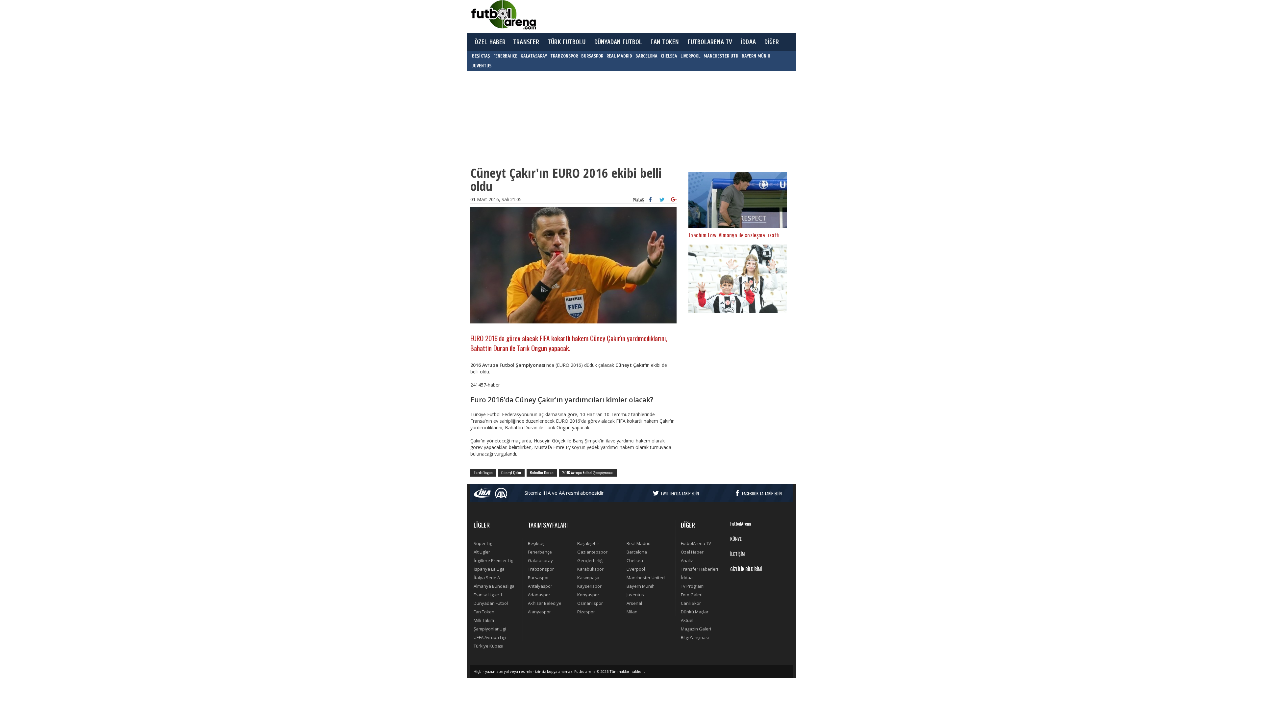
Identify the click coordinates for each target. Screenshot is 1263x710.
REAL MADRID (619, 56)
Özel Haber (692, 552)
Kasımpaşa (588, 577)
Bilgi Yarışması (695, 637)
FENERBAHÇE (505, 56)
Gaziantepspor (592, 552)
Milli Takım (484, 620)
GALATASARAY (534, 56)
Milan (632, 612)
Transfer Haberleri (699, 569)
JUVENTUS (481, 66)
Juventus (635, 595)
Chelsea (635, 560)
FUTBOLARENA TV (710, 42)
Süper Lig (483, 543)
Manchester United (646, 577)
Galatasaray (540, 560)
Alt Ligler (482, 552)
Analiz (687, 560)
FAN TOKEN (665, 42)
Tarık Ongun (483, 472)
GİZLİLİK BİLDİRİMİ (746, 568)
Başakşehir (588, 543)
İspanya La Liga (489, 569)
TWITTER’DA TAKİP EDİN (679, 493)
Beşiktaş (536, 543)
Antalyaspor (540, 586)
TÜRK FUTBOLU (566, 42)
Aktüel (687, 620)
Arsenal (634, 603)
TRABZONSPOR (564, 56)
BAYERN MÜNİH (756, 56)
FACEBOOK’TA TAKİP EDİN (762, 493)
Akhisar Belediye (544, 603)
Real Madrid (639, 543)
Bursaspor (538, 577)
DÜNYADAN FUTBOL (618, 42)
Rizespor (586, 612)
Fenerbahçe (540, 552)
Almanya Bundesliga (494, 586)
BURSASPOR (592, 56)
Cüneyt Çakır (511, 472)
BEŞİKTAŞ (481, 56)
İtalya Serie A (487, 577)
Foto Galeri (692, 595)
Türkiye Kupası (488, 646)
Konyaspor (588, 595)
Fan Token (484, 612)
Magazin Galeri (696, 629)
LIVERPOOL (690, 56)
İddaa (687, 577)
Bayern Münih (641, 586)
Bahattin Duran (542, 472)
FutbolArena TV (696, 543)
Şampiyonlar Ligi (490, 629)
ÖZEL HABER (490, 42)
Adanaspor (539, 595)
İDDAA (748, 42)
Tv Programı (693, 586)
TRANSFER (526, 42)
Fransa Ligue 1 (488, 595)
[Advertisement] (662, 16)
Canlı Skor (691, 603)
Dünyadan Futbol (491, 603)
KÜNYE (736, 538)
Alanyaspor (539, 612)
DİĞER (771, 42)
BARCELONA (646, 56)
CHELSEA (669, 56)
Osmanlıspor (590, 603)
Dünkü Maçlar (694, 612)
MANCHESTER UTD (721, 56)
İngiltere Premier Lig (493, 560)
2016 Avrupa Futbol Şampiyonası (587, 472)
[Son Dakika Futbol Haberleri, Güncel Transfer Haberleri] (503, 15)
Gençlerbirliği (590, 560)
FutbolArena (740, 523)
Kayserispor (589, 586)
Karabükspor (590, 569)
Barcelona (637, 552)
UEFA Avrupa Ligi (490, 637)
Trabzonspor (541, 569)
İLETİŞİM (737, 553)
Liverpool (636, 569)
